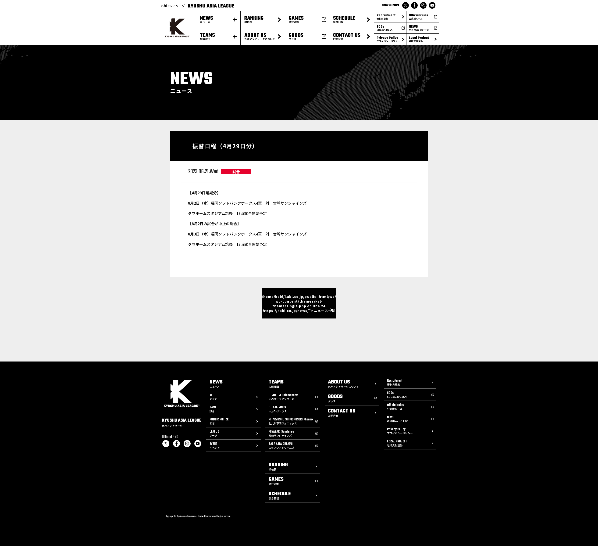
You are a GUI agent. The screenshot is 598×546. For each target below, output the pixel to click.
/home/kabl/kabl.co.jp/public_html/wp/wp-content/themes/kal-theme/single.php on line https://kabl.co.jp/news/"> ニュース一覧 (299, 303)
